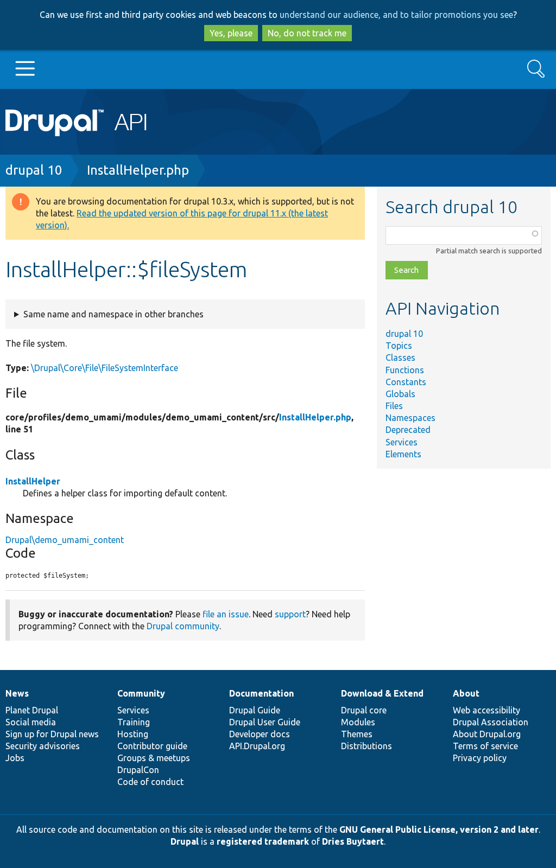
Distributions (366, 746)
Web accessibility (486, 710)
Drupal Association (490, 722)
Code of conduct (150, 782)
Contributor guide (152, 746)
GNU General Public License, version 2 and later (439, 829)
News (17, 693)
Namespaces (410, 418)
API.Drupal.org (257, 746)
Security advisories (42, 746)
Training (133, 722)
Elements (403, 454)
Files (394, 406)
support (290, 614)
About (466, 693)
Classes (400, 357)
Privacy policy (480, 758)
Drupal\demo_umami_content (64, 540)
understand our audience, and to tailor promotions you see (396, 15)
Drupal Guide (254, 710)
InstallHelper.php (138, 170)
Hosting (132, 734)
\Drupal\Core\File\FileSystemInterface (104, 368)
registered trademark (263, 841)
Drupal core (364, 710)
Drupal (184, 841)
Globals (400, 394)
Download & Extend (382, 693)
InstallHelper (32, 481)
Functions (405, 370)
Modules (358, 722)
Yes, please (231, 33)
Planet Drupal (31, 710)
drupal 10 (33, 170)
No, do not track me (307, 33)
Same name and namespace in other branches (113, 314)
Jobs (14, 758)
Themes (356, 734)
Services (402, 442)
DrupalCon (138, 770)
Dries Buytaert (353, 841)
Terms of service (485, 746)
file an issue (226, 614)
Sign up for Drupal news (52, 734)
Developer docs (259, 734)
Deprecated (408, 430)
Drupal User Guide (264, 722)
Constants (406, 382)
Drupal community (183, 626)
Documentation (261, 693)
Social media (30, 722)
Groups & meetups (153, 758)
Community (141, 693)
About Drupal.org (487, 734)
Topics (399, 345)
